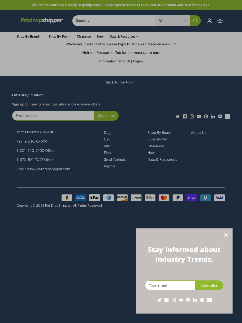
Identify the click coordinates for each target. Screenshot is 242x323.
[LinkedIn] (195, 299)
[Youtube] (181, 299)
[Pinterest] (188, 299)
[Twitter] (159, 299)
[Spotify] (202, 299)
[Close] (226, 235)
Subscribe (209, 285)
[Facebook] (166, 299)
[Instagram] (174, 299)
